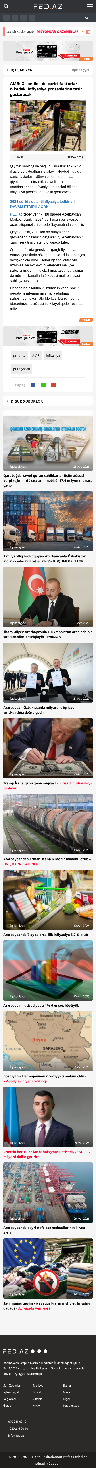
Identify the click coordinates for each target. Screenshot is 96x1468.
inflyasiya (53, 355)
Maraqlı (68, 1392)
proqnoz (19, 355)
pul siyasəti (21, 369)
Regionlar (9, 1399)
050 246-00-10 (18, 1428)
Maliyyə (38, 1385)
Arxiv (36, 1406)
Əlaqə (7, 1406)
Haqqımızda (71, 1406)
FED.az (16, 214)
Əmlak (37, 1399)
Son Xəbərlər (11, 1385)
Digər (66, 1399)
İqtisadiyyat (11, 1392)
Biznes (67, 1385)
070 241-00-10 (17, 1422)
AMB (35, 355)
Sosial (37, 1392)
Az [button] (87, 17)
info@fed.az (16, 1435)
